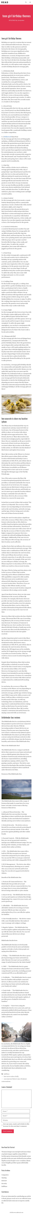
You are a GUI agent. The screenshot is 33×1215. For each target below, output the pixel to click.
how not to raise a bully (11, 1076)
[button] (26, 2)
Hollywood (7, 137)
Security (4, 1183)
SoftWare (6, 1074)
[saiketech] (5, 2)
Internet (4, 1181)
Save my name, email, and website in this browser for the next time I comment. (16, 1125)
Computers (5, 1175)
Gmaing (4, 1178)
